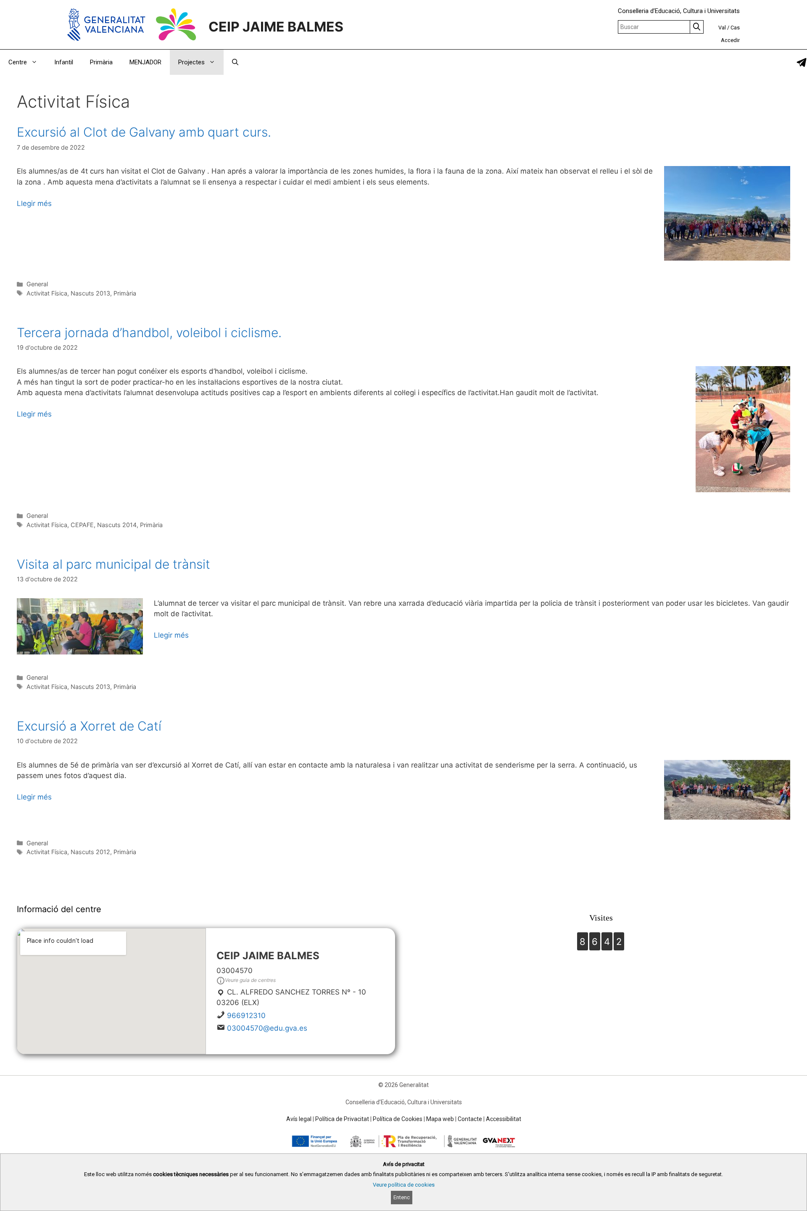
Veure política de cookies (404, 1185)
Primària (101, 62)
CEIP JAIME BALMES (275, 26)
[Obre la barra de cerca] (235, 62)
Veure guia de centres (250, 980)
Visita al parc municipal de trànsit (113, 564)
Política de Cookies (397, 1119)
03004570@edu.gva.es (267, 1028)
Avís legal (298, 1119)
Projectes (191, 62)
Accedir (730, 40)
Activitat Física (46, 293)
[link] (801, 62)
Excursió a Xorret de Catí (89, 725)
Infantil (63, 62)
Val (722, 27)
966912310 (246, 1015)
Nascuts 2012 (90, 851)
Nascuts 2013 (90, 293)
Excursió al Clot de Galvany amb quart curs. (144, 132)
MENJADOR (145, 62)
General (37, 284)
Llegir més (34, 203)
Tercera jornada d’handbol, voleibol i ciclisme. (149, 332)
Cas (735, 27)
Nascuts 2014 (117, 524)
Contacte (470, 1119)
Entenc (401, 1197)
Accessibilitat (503, 1119)
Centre (17, 62)
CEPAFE (82, 524)
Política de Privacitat (342, 1119)
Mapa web (440, 1119)
